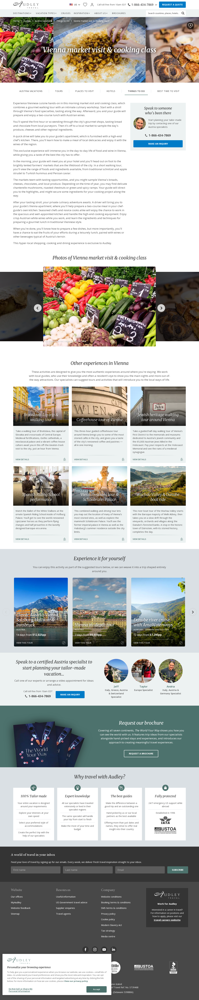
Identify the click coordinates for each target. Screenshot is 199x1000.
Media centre (108, 936)
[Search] (183, 13)
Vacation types (45, 13)
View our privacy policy (76, 981)
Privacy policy (108, 913)
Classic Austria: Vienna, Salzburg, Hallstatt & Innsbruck (37, 619)
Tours (59, 91)
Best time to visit (168, 91)
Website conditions (111, 896)
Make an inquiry (158, 143)
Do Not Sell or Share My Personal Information (20, 990)
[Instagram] (95, 949)
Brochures (119, 13)
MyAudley (16, 902)
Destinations (21, 13)
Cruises (66, 13)
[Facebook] (85, 949)
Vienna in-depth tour (94, 624)
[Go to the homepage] (26, 4)
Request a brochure (141, 753)
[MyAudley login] (92, 5)
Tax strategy (108, 930)
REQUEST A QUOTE (172, 4)
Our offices (17, 896)
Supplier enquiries (65, 907)
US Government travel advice (71, 902)
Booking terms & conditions (116, 902)
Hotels (110, 91)
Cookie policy (108, 919)
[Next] (193, 612)
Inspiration (81, 13)
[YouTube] (104, 949)
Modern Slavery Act (111, 925)
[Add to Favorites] (190, 25)
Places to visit (84, 91)
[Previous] (6, 612)
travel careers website (167, 919)
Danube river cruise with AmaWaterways (153, 622)
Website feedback (20, 907)
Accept (96, 989)
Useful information (66, 896)
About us (100, 13)
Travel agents (63, 913)
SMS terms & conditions (114, 907)
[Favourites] (85, 5)
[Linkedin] (113, 949)
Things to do (136, 91)
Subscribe (177, 869)
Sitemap (15, 913)
